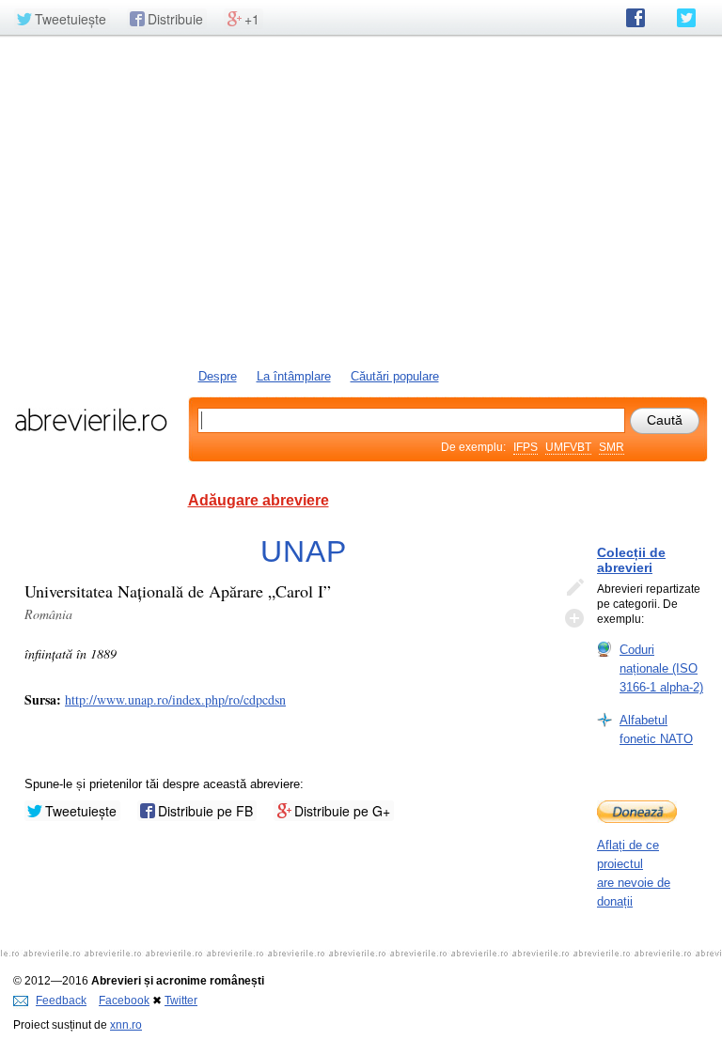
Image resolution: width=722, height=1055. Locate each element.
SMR (611, 447)
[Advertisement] (361, 200)
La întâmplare (294, 376)
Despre (217, 376)
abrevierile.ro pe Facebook (635, 17)
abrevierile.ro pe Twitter (686, 17)
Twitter (181, 1000)
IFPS (525, 447)
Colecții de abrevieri (631, 560)
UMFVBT (568, 447)
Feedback (61, 1000)
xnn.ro (126, 1025)
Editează (574, 588)
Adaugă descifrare (574, 618)
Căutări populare (395, 376)
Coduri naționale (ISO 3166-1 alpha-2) (661, 668)
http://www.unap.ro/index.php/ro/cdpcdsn (175, 699)
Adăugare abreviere (258, 500)
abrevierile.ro (90, 420)
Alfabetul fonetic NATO (656, 729)
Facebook (124, 1000)
